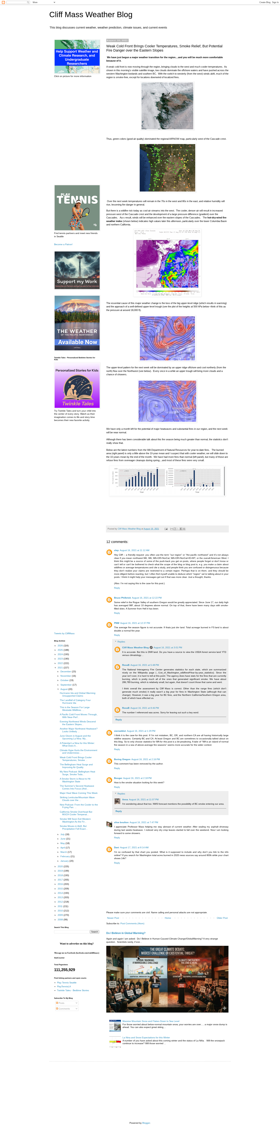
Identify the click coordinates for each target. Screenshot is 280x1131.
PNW (116, 623)
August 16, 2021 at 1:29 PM (141, 731)
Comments (64, 1008)
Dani (116, 847)
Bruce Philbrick (122, 597)
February (65, 856)
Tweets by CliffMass (64, 633)
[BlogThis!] (174, 529)
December (66, 671)
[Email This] (171, 529)
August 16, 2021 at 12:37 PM (135, 623)
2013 (61, 897)
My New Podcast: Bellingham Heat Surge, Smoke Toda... (77, 773)
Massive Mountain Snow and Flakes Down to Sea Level (150, 1021)
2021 (61, 667)
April (63, 847)
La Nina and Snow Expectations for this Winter (146, 1037)
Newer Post (113, 918)
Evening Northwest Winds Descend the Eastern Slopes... (78, 723)
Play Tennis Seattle (66, 982)
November (66, 676)
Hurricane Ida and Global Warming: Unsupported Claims (78, 694)
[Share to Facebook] (181, 529)
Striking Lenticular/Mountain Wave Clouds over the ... (77, 798)
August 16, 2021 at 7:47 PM (144, 822)
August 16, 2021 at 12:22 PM (147, 597)
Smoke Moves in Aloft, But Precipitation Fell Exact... (74, 827)
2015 (61, 888)
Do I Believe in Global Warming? (126, 933)
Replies (121, 641)
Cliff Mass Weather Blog (91, 14)
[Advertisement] (76, 131)
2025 (61, 650)
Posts (61, 1003)
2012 (61, 901)
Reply (117, 588)
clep (116, 550)
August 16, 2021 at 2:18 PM (137, 778)
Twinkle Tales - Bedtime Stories (73, 990)
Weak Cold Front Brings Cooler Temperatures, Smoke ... (76, 758)
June (63, 838)
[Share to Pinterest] (184, 529)
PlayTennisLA (64, 986)
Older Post (222, 918)
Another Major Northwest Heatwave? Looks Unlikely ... (79, 730)
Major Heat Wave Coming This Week (79, 793)
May (62, 843)
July (62, 834)
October (64, 680)
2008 (61, 919)
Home (168, 918)
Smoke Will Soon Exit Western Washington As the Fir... (75, 820)
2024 (61, 654)
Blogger (146, 1123)
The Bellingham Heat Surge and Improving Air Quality (76, 766)
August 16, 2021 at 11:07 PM (144, 799)
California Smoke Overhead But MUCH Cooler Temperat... (76, 813)
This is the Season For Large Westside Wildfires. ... (75, 708)
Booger (118, 778)
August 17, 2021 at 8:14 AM (134, 847)
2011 (60, 906)
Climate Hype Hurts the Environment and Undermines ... (78, 751)
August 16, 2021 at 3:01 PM (168, 647)
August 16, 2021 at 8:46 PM (144, 708)
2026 (61, 645)
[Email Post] (166, 529)
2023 (61, 658)
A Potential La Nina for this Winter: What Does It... (77, 744)
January (64, 861)
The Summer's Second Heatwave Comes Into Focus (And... (77, 787)
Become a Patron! (63, 244)
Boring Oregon (122, 759)
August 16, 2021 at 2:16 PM (145, 759)
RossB (125, 665)
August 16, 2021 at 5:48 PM (144, 665)
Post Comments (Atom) (132, 923)
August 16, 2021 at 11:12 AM (134, 550)
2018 (61, 875)
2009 (61, 915)
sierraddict (120, 731)
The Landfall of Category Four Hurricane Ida (75, 701)
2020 (61, 866)
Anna (125, 799)
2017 (61, 879)
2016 (61, 884)
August (64, 689)
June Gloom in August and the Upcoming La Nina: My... (75, 737)
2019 (61, 870)
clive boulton (121, 822)
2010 (61, 910)
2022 (61, 663)
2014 (61, 893)
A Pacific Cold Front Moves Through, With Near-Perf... (78, 715)
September (66, 684)
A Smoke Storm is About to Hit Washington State (75, 780)
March (64, 852)
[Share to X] (178, 529)
